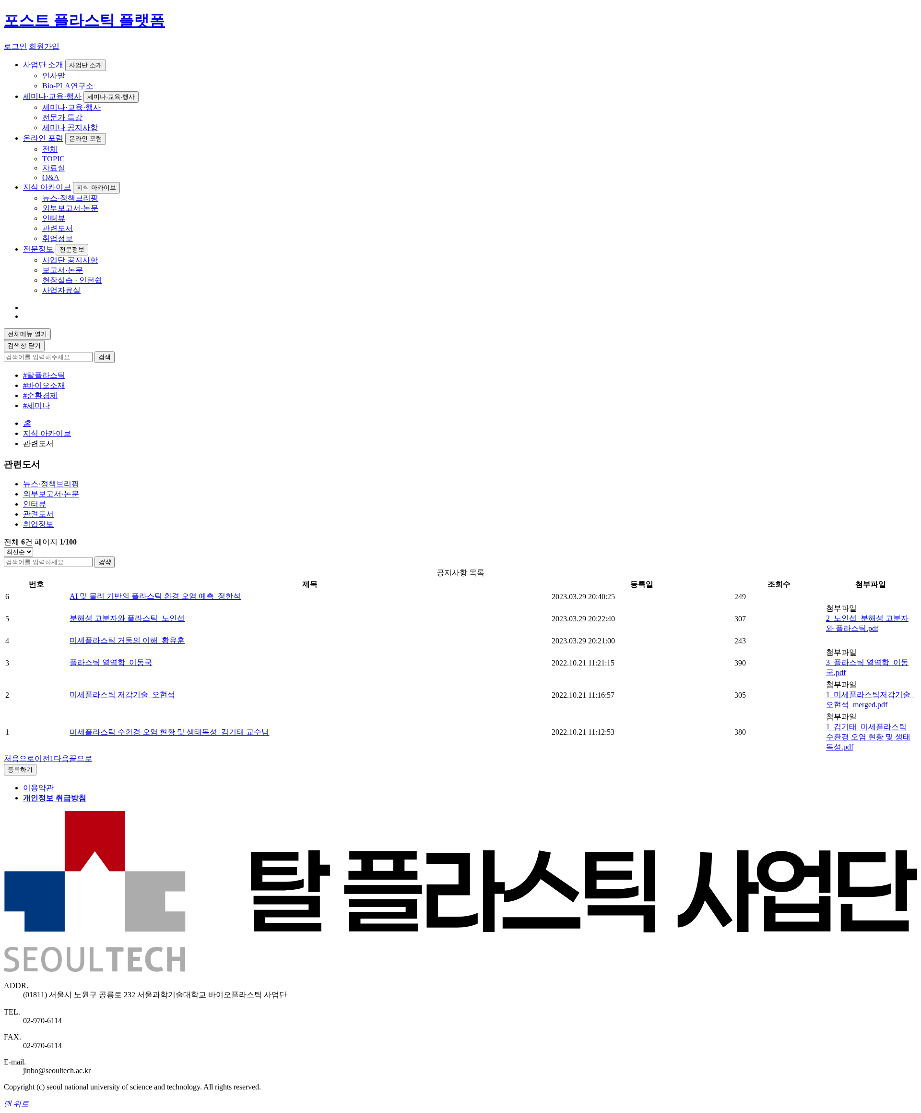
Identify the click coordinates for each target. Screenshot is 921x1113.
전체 (50, 149)
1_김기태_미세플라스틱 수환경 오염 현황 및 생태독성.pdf (868, 737)
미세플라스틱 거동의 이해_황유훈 (127, 640)
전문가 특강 (62, 117)
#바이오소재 (44, 385)
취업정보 (57, 238)
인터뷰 (53, 218)
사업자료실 (61, 290)
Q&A (50, 177)
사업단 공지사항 (70, 260)
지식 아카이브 (47, 187)
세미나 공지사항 (70, 127)
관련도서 (57, 228)
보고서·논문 (62, 270)
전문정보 (38, 249)
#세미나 (36, 405)
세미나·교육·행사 (52, 96)
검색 (104, 357)
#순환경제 (40, 395)
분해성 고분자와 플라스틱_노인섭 (127, 618)
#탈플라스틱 (44, 375)
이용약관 (38, 788)
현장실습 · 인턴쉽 (72, 280)
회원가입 (44, 46)
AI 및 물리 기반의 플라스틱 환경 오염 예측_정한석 (155, 596)
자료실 (53, 168)
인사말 (53, 76)
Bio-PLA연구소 (68, 86)
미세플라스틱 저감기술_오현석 (122, 694)
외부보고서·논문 (70, 208)
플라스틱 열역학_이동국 (111, 662)
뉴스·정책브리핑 (70, 198)
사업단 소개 (43, 64)
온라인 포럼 (43, 138)
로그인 (15, 46)
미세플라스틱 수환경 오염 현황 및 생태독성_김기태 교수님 (169, 732)
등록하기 (20, 769)
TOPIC (53, 159)
